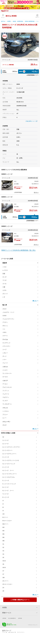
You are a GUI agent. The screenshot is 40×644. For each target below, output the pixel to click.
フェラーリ (6, 394)
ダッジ (4, 356)
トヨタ (4, 267)
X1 (3, 544)
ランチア (5, 400)
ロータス (5, 376)
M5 (3, 534)
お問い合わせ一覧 (12, 632)
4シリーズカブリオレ (9, 477)
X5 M (4, 561)
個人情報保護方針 (12, 618)
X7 (3, 571)
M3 (3, 527)
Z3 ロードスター (7, 584)
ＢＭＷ (4, 315)
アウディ (5, 322)
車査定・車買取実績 (18, 21)
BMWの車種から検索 (8, 433)
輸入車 (5, 305)
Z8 (3, 591)
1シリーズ (5, 440)
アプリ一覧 (4, 632)
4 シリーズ (6, 467)
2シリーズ (5, 443)
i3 (3, 500)
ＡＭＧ (4, 332)
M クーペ (5, 517)
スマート (5, 335)
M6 (3, 537)
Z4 (3, 587)
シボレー (5, 353)
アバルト (5, 384)
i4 (3, 504)
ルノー (4, 418)
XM (3, 577)
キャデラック (6, 343)
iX (3, 510)
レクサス (5, 270)
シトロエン (6, 411)
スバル (4, 283)
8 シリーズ (6, 497)
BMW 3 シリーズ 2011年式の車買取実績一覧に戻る (18, 250)
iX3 (3, 514)
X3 (3, 551)
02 (3, 437)
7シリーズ (5, 494)
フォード (5, 363)
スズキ (4, 290)
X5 (3, 557)
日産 (4, 273)
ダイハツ (5, 293)
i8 (3, 507)
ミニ (4, 329)
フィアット (6, 390)
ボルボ (4, 425)
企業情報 (4, 618)
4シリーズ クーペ (8, 470)
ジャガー (5, 370)
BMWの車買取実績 (29, 21)
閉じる (35, 301)
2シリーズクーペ (7, 450)
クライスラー (6, 346)
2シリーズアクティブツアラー (11, 447)
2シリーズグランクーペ (9, 453)
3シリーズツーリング (9, 464)
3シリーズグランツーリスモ (11, 460)
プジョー (5, 414)
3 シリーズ (6, 457)
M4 (3, 530)
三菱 (4, 287)
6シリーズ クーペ (8, 490)
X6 (3, 564)
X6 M (4, 567)
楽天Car (3, 21)
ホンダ (4, 277)
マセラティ (6, 397)
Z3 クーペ (5, 581)
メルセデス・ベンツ (8, 312)
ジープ (4, 349)
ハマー (4, 359)
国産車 (5, 263)
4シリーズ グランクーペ (10, 474)
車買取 (9, 21)
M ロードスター (7, 520)
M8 (3, 540)
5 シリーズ (6, 480)
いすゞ (4, 297)
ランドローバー (7, 373)
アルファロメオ (7, 387)
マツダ (4, 280)
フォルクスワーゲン (8, 319)
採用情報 (20, 618)
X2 (3, 547)
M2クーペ (5, 524)
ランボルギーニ (7, 404)
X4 (3, 554)
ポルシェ (5, 325)
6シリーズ (5, 487)
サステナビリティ (21, 632)
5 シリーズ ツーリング (9, 484)
